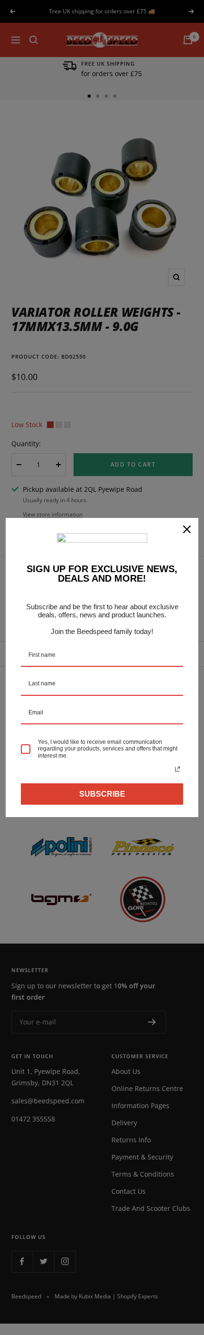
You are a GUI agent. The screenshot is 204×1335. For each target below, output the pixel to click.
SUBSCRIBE (102, 794)
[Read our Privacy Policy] (177, 769)
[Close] (187, 529)
